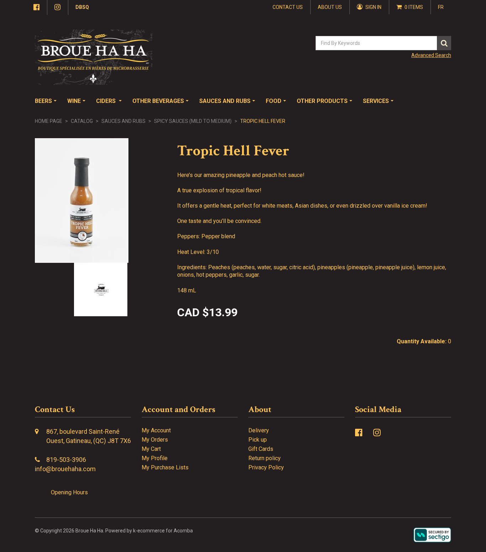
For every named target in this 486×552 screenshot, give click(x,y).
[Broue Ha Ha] (93, 57)
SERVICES (376, 101)
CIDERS (106, 101)
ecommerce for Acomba (165, 530)
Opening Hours (69, 492)
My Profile (155, 458)
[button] (410, 7)
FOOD (273, 101)
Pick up (257, 439)
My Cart (151, 449)
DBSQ (82, 7)
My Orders (155, 439)
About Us (330, 7)
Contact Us (288, 7)
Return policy (264, 458)
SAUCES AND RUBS (224, 101)
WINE (74, 101)
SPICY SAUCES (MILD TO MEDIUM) (193, 121)
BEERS (43, 101)
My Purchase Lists (165, 467)
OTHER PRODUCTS (322, 101)
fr (441, 7)
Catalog (82, 121)
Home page (48, 121)
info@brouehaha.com (65, 469)
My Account (156, 430)
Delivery (258, 430)
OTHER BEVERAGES (158, 101)
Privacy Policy (266, 467)
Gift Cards (260, 449)
